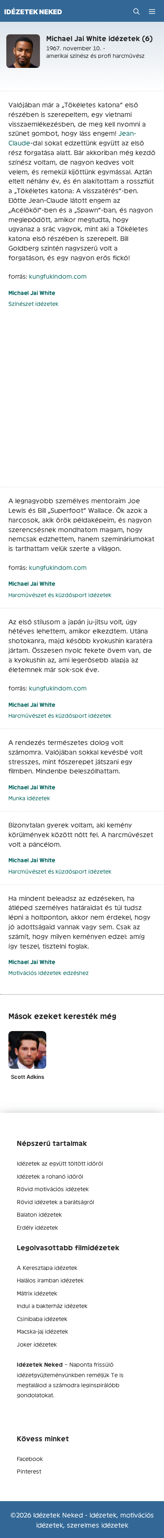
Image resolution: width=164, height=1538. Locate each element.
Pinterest (29, 1471)
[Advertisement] (82, 401)
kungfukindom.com (58, 275)
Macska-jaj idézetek (42, 1331)
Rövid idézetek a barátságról (55, 1201)
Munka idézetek (29, 798)
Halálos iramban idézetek (50, 1280)
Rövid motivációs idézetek (53, 1188)
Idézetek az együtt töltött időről (60, 1163)
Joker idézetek (37, 1344)
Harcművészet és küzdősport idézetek (59, 595)
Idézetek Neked (33, 12)
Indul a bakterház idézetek (52, 1305)
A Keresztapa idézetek (47, 1267)
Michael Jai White (31, 293)
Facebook (30, 1458)
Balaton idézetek (39, 1214)
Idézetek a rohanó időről (50, 1176)
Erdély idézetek (37, 1227)
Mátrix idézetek (37, 1293)
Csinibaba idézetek (42, 1318)
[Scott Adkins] (27, 1050)
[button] (136, 11)
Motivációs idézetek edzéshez (48, 972)
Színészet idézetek (33, 303)
